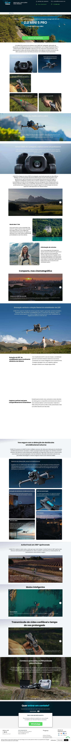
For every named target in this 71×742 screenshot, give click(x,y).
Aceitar (66, 740)
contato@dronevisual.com (24, 732)
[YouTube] (4, 732)
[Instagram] (6, 732)
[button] (35, 38)
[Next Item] (60, 202)
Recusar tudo (60, 740)
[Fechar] (69, 740)
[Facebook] (3, 732)
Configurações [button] (53, 740)
